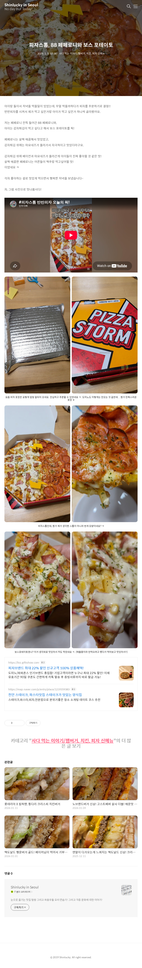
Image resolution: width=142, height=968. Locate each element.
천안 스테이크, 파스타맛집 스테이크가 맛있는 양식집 (45, 695)
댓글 (8, 873)
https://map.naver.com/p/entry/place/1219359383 (39, 689)
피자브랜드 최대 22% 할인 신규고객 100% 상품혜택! (46, 668)
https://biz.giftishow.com (23, 662)
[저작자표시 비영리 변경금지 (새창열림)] (45, 723)
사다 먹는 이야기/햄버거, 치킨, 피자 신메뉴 (73, 740)
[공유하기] (15, 723)
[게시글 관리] (20, 723)
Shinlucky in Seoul (21, 4)
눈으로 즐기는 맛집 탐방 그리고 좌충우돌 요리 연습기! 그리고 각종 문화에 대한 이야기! (56, 900)
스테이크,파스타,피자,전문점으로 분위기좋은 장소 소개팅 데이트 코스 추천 (54, 699)
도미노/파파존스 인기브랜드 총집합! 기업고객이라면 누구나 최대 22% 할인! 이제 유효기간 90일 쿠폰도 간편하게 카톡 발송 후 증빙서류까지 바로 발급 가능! (59, 675)
